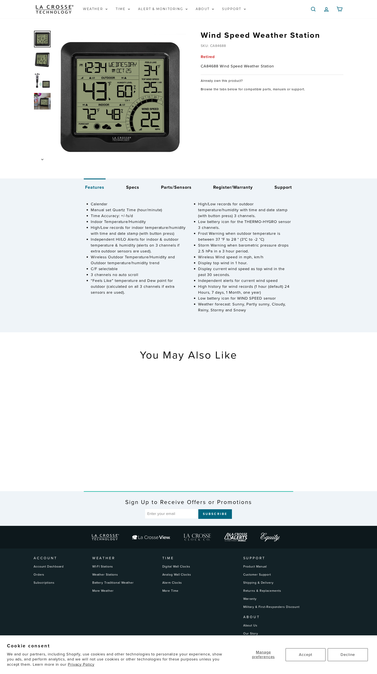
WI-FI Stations (102, 566)
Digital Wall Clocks (176, 566)
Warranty (250, 599)
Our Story (250, 633)
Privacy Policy (81, 664)
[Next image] (42, 158)
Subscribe (215, 514)
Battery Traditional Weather (113, 582)
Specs (132, 187)
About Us (250, 625)
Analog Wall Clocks (176, 574)
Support (283, 187)
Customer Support (257, 574)
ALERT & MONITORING (161, 9)
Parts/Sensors (176, 187)
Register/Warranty (233, 187)
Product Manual (255, 566)
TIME (121, 9)
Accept (305, 654)
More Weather (103, 590)
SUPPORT (232, 9)
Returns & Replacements (262, 590)
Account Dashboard (49, 566)
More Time (170, 590)
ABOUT (203, 9)
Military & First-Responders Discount (271, 607)
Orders (39, 574)
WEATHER (93, 9)
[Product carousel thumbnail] (42, 39)
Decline (348, 654)
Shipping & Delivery (258, 582)
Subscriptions (44, 582)
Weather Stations (105, 574)
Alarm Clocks (172, 582)
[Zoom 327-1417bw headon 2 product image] (120, 96)
